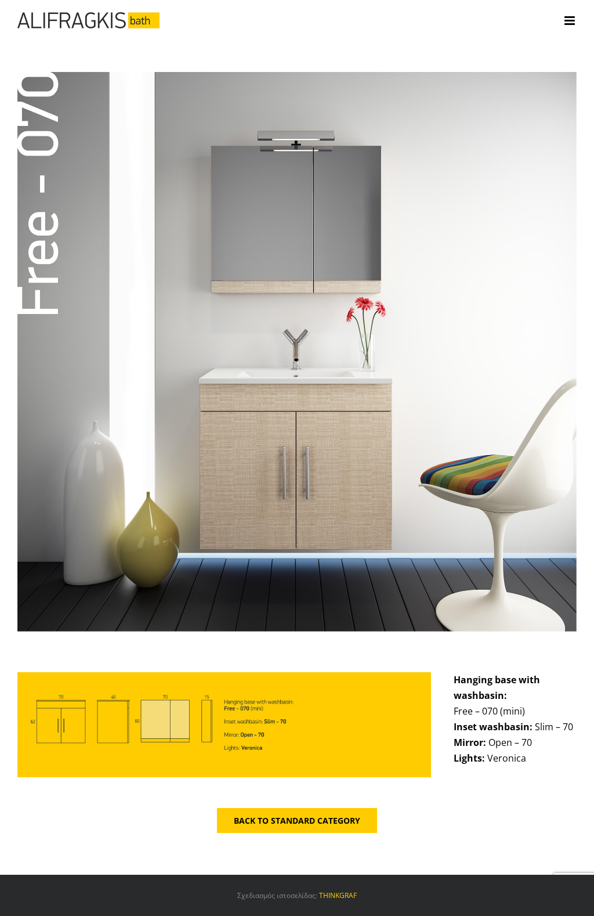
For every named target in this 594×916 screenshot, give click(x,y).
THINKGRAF (338, 895)
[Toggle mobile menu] (570, 21)
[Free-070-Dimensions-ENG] (224, 676)
